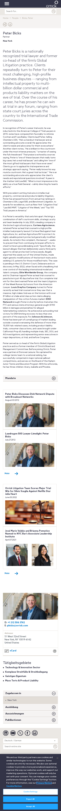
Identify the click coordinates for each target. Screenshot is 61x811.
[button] (5, 25)
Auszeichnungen (14, 713)
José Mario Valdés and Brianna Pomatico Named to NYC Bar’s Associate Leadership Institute (28, 534)
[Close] (57, 758)
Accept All (30, 807)
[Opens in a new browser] (54, 651)
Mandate (10, 378)
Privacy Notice (44, 783)
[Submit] (53, 11)
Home (5, 18)
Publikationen (13, 720)
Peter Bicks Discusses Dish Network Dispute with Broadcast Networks (29, 395)
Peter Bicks (12, 33)
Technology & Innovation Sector (22, 667)
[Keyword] (55, 746)
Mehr (7, 473)
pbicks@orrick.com (17, 625)
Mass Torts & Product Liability (21, 680)
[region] (30, 782)
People (15, 18)
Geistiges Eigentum (15, 676)
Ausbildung (11, 707)
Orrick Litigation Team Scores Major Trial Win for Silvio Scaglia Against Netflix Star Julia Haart (28, 491)
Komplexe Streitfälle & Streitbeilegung (26, 672)
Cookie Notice (14, 786)
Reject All (30, 799)
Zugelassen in (13, 693)
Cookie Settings (30, 792)
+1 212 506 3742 (16, 622)
